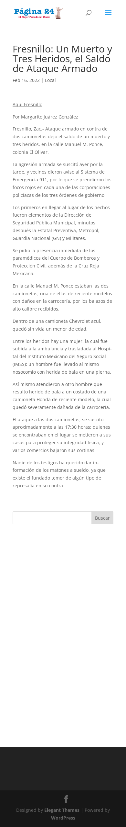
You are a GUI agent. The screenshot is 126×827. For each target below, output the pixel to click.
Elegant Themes (61, 810)
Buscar (102, 518)
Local (50, 80)
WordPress (63, 818)
